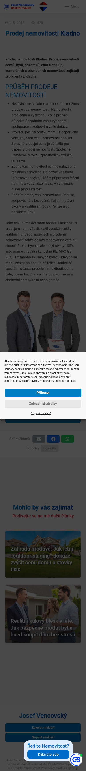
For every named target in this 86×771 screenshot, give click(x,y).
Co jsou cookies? (41, 413)
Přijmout (43, 393)
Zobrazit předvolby (43, 404)
